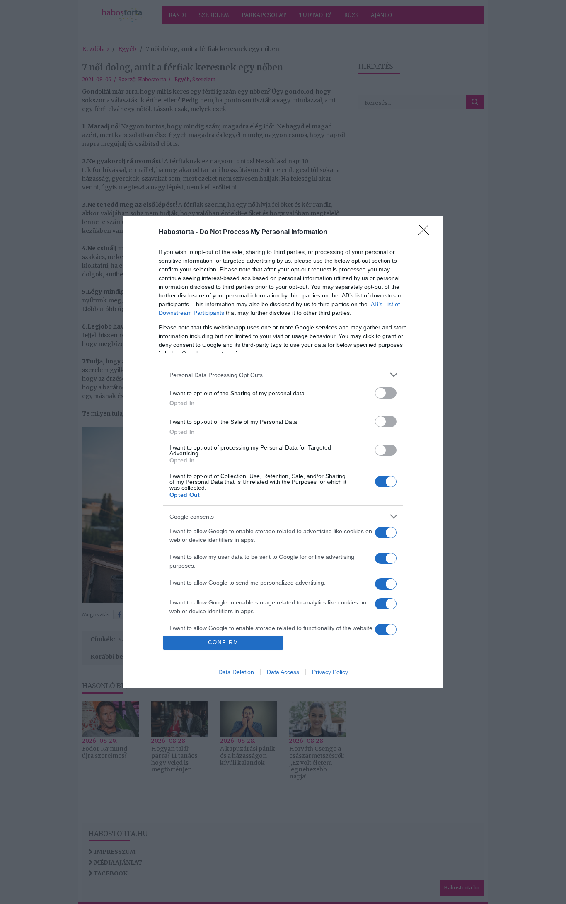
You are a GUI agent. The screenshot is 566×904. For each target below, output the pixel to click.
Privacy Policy (330, 672)
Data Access (283, 672)
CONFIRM (223, 642)
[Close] (426, 232)
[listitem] (283, 374)
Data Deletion (236, 672)
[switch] (386, 393)
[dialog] (283, 452)
